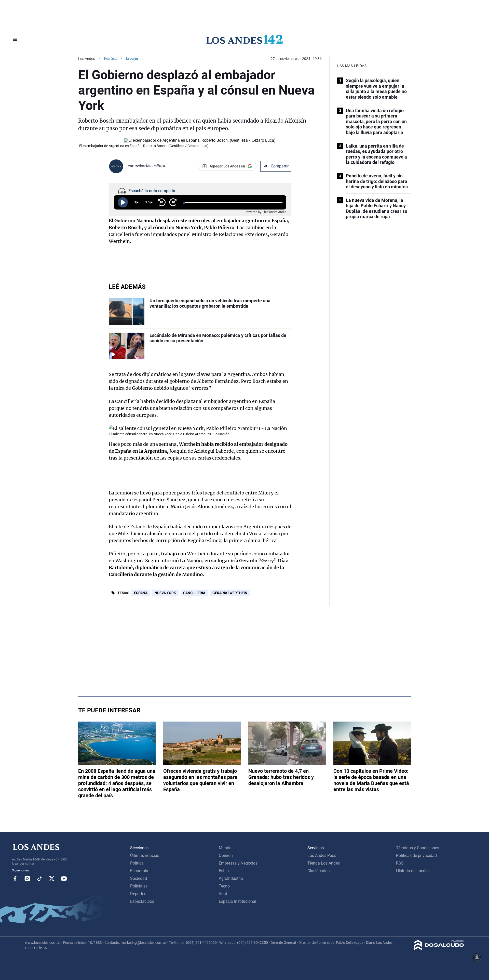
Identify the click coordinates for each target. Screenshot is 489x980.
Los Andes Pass (321, 855)
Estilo (224, 870)
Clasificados (318, 870)
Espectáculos (142, 901)
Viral (223, 893)
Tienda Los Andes (323, 863)
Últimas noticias (144, 855)
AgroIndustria (231, 878)
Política (110, 58)
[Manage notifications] (477, 957)
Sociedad (138, 878)
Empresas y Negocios (238, 863)
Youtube (64, 879)
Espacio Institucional (237, 901)
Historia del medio (412, 870)
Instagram (27, 879)
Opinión (226, 855)
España (140, 593)
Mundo (225, 847)
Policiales (138, 886)
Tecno (224, 886)
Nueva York (165, 593)
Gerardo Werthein (229, 593)
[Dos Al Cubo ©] (439, 948)
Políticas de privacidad (416, 855)
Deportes (138, 893)
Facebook (15, 879)
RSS (400, 863)
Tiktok (39, 879)
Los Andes (86, 59)
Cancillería (194, 593)
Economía (139, 870)
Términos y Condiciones (417, 847)
